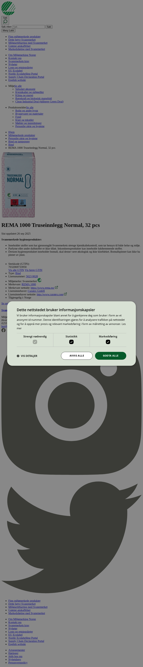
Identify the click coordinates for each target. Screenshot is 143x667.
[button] (27, 356)
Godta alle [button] (111, 355)
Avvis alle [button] (77, 355)
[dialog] (71, 333)
